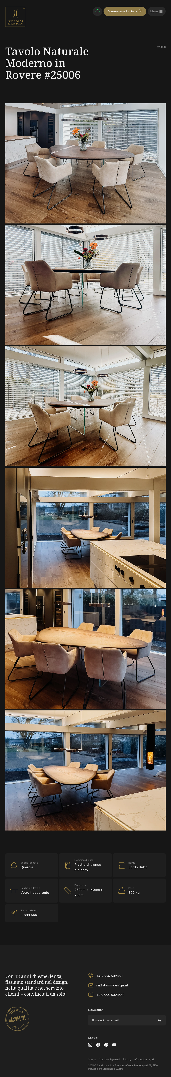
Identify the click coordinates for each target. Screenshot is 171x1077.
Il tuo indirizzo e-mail (105, 1020)
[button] (161, 11)
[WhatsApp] (97, 11)
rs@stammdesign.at (112, 985)
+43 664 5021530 (110, 976)
